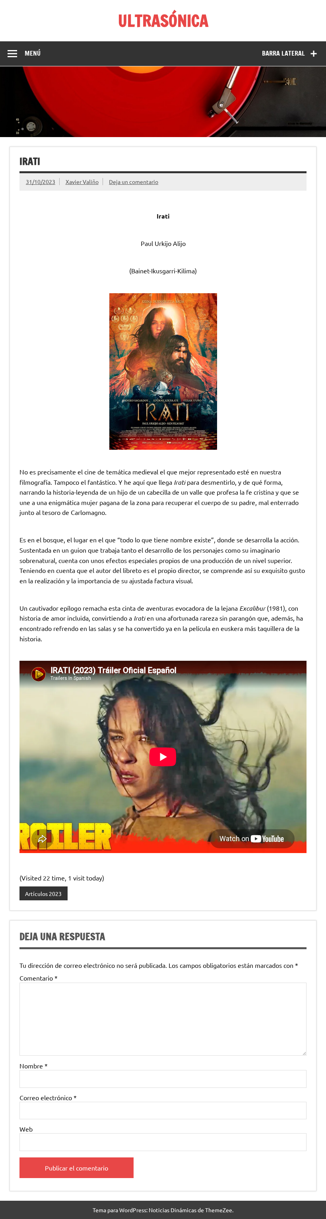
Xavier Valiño (82, 181)
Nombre (33, 1065)
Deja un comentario (133, 181)
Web (26, 1129)
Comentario (38, 978)
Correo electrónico (48, 1097)
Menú (33, 53)
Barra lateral (283, 53)
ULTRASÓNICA (163, 20)
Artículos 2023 (43, 893)
